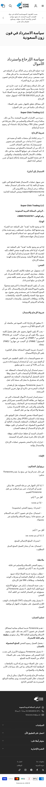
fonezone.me (20, 783)
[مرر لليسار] (42, 18)
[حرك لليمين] (3, 18)
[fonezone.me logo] (38, 701)
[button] (42, 6)
